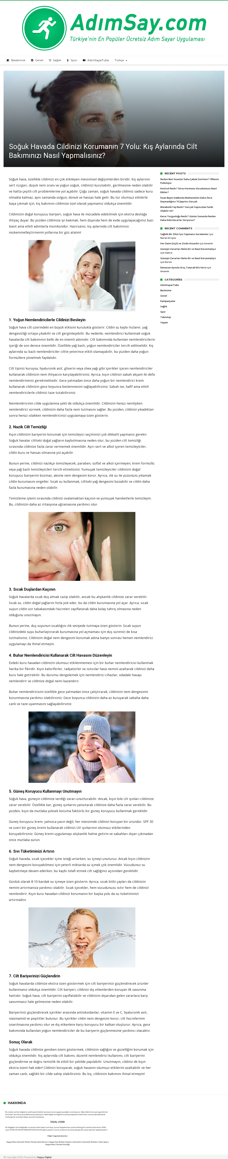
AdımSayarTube (169, 285)
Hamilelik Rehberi (90, 1142)
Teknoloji (165, 317)
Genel (163, 295)
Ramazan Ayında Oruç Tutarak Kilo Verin (183, 267)
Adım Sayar (48, 1114)
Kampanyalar (167, 301)
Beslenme (165, 290)
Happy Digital (44, 1157)
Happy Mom (50, 1144)
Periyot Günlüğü (63, 1144)
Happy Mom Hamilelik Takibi (18, 1142)
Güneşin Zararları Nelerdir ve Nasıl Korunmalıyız (188, 249)
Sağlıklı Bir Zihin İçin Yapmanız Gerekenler (184, 234)
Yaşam (164, 322)
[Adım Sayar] (114, 5)
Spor (163, 311)
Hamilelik (77, 1142)
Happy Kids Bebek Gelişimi (60, 1142)
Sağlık (163, 306)
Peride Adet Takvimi (39, 1142)
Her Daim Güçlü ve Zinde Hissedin (179, 243)
